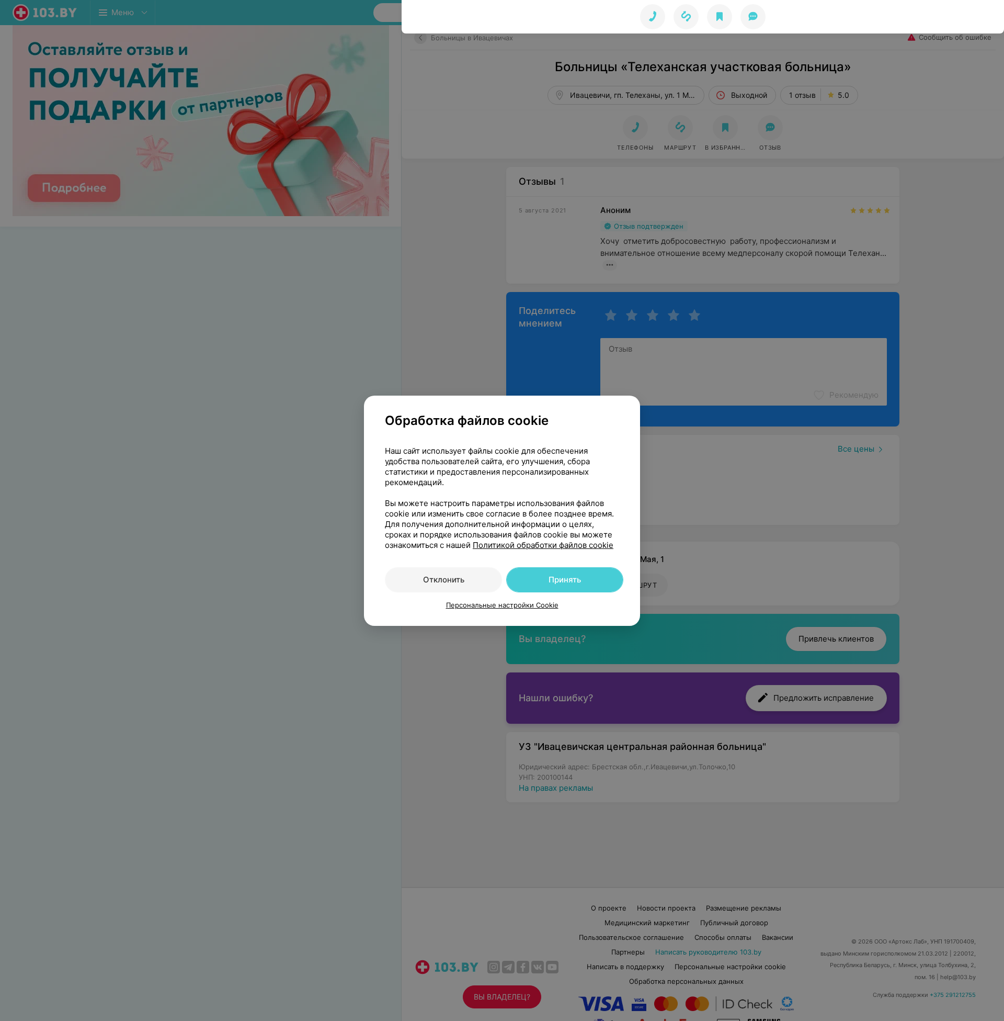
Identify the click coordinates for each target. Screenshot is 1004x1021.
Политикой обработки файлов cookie (543, 545)
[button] (686, 16)
